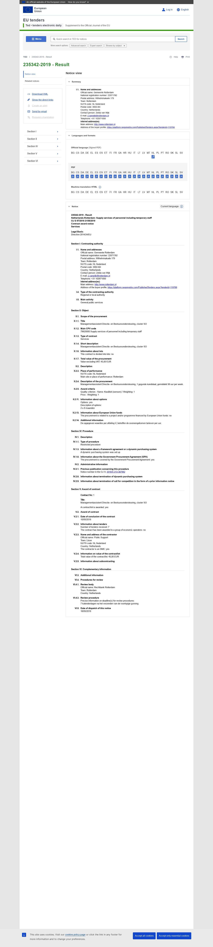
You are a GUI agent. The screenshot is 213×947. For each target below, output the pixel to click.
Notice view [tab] (30, 74)
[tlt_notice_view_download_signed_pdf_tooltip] (153, 157)
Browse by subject (114, 46)
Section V (32, 153)
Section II (32, 139)
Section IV (32, 146)
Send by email (39, 111)
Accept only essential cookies (174, 936)
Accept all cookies (144, 936)
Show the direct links (42, 100)
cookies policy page (75, 934)
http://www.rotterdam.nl (104, 124)
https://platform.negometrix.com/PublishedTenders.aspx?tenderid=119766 (141, 127)
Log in (169, 9)
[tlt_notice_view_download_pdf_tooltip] (72, 176)
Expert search (96, 46)
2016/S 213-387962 (116, 472)
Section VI (32, 161)
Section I (31, 131)
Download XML (40, 94)
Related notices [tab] (32, 81)
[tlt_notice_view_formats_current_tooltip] (181, 206)
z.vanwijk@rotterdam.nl (98, 115)
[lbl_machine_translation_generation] (100, 187)
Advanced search (78, 46)
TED (25, 57)
